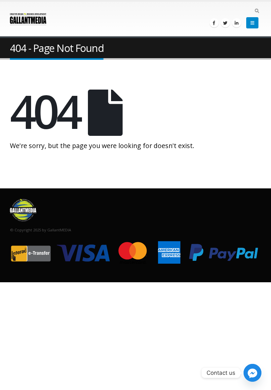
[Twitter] (225, 22)
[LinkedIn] (236, 22)
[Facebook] (214, 22)
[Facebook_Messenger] (252, 373)
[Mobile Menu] (252, 22)
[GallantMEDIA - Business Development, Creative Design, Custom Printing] (28, 19)
